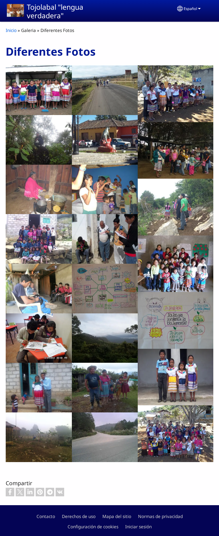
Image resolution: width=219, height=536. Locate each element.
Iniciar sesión (138, 527)
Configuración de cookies (93, 527)
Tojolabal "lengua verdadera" (55, 11)
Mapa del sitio (116, 516)
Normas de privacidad (160, 516)
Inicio (11, 30)
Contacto (45, 516)
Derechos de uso (79, 516)
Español (190, 8)
